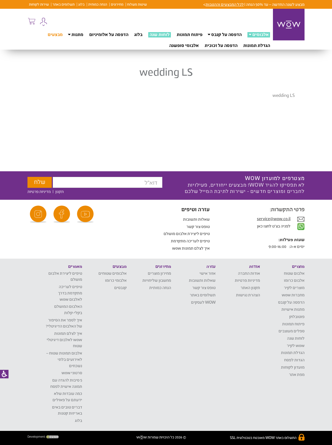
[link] (86, 214)
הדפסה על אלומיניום (108, 34)
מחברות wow (293, 294)
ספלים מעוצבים (292, 330)
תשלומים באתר (63, 4)
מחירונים (117, 4)
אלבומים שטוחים (112, 273)
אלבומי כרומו (116, 280)
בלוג (81, 4)
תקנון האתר (250, 287)
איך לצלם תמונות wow (191, 248)
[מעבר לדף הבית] (289, 24)
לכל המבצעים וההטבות (225, 4)
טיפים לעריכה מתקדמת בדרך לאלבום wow (70, 292)
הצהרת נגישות (248, 294)
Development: (36, 436)
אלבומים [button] (260, 34)
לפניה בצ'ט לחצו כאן (274, 225)
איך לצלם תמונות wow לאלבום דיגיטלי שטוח (64, 339)
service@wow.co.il (273, 218)
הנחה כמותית (97, 4)
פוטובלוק (297, 316)
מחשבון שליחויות (156, 280)
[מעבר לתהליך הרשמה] (31, 21)
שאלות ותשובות (196, 219)
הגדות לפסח (294, 359)
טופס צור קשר (198, 226)
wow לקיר (296, 345)
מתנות (77, 34)
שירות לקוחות (39, 4)
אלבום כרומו (294, 280)
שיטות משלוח (137, 4)
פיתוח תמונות (189, 34)
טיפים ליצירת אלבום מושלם (187, 233)
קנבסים (120, 287)
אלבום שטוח (294, 273)
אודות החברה (249, 273)
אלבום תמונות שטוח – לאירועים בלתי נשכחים (64, 359)
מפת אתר (297, 374)
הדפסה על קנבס (226, 34)
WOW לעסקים (203, 302)
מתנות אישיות (293, 309)
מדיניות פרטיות (39, 191)
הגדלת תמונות (256, 45)
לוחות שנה (159, 34)
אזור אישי (208, 273)
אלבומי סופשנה (184, 45)
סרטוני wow (71, 372)
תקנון (59, 191)
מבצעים (55, 34)
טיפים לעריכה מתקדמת (190, 240)
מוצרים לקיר (294, 287)
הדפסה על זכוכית (221, 45)
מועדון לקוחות (293, 367)
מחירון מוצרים (159, 273)
